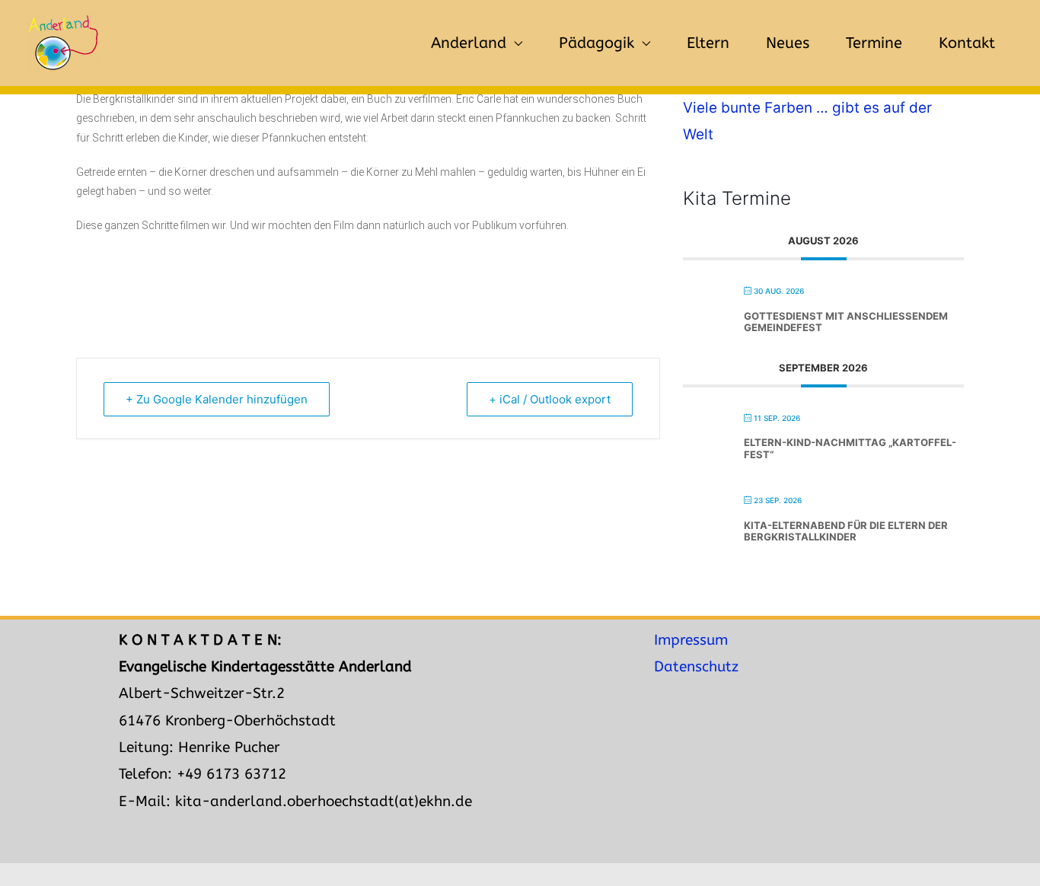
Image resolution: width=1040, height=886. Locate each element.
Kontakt (967, 43)
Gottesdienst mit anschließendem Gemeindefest (846, 322)
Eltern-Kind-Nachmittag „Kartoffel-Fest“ (850, 448)
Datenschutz (696, 666)
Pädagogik (596, 43)
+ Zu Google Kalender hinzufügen (217, 399)
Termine (874, 43)
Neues (787, 43)
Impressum (691, 640)
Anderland (468, 43)
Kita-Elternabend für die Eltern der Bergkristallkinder (846, 531)
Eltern (708, 43)
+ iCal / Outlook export (550, 399)
